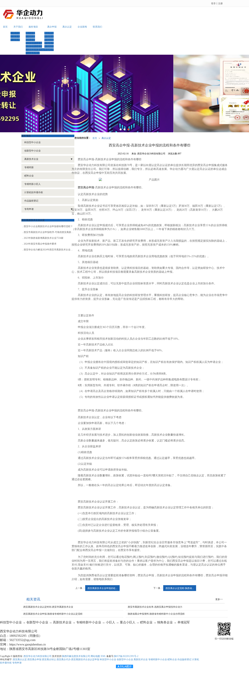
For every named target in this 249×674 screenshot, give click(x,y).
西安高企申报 (34, 659)
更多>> (219, 599)
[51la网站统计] (124, 666)
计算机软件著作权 (35, 49)
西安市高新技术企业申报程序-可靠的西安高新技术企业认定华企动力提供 (61, 232)
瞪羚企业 (30, 39)
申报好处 (49, 39)
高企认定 (30, 33)
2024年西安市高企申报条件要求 (40, 243)
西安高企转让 (49, 659)
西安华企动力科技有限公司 (38, 656)
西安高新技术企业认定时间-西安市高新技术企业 (48, 607)
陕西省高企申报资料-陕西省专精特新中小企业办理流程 (156, 614)
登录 (213, 3)
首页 (5, 26)
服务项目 (33, 26)
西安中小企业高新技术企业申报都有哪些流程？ (48, 226)
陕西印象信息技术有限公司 (76, 656)
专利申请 (29, 209)
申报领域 (49, 36)
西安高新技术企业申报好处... (102, 588)
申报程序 (49, 49)
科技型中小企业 (34, 43)
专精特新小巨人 (32, 184)
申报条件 (49, 43)
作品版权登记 (33, 53)
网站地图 (95, 656)
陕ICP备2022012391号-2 (126, 656)
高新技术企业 (31, 159)
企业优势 (15, 39)
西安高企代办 (64, 659)
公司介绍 (15, 33)
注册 (220, 3)
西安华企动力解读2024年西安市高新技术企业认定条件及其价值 (56, 249)
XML (103, 656)
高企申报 (52, 26)
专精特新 (30, 36)
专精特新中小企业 (157, 659)
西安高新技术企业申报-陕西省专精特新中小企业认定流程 (52, 614)
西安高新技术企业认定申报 (85, 659)
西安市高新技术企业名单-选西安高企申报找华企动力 (155, 607)
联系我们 (97, 26)
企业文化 (15, 36)
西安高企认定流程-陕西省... (180, 588)
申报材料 (49, 46)
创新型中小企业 (34, 46)
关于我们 (18, 26)
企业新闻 (82, 26)
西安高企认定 (20, 659)
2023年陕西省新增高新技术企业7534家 (43, 238)
